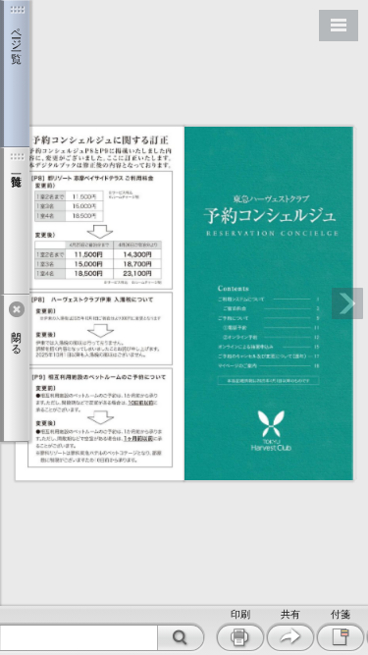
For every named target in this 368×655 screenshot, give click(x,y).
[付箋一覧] (14, 221)
